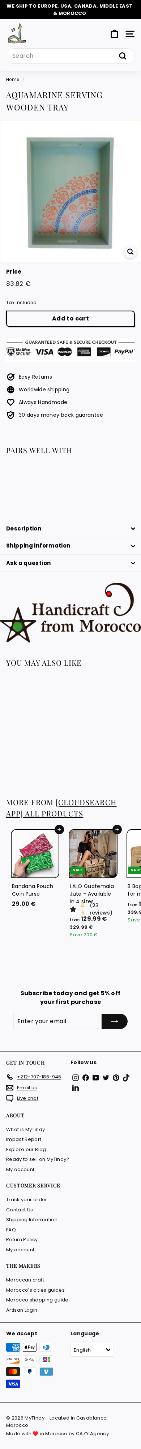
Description (23, 528)
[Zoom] (130, 251)
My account (20, 1169)
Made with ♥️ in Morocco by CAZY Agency (57, 1433)
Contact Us (19, 1209)
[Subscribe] (115, 1021)
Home (12, 79)
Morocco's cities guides (35, 1290)
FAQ (11, 1229)
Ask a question (28, 563)
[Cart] (114, 34)
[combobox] (70, 56)
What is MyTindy (25, 1129)
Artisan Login (22, 1310)
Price (14, 271)
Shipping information (38, 545)
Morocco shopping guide (37, 1299)
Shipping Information (31, 1219)
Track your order (26, 1199)
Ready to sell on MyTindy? (37, 1159)
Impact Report (24, 1139)
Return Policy (22, 1239)
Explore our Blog (26, 1149)
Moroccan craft (25, 1279)
